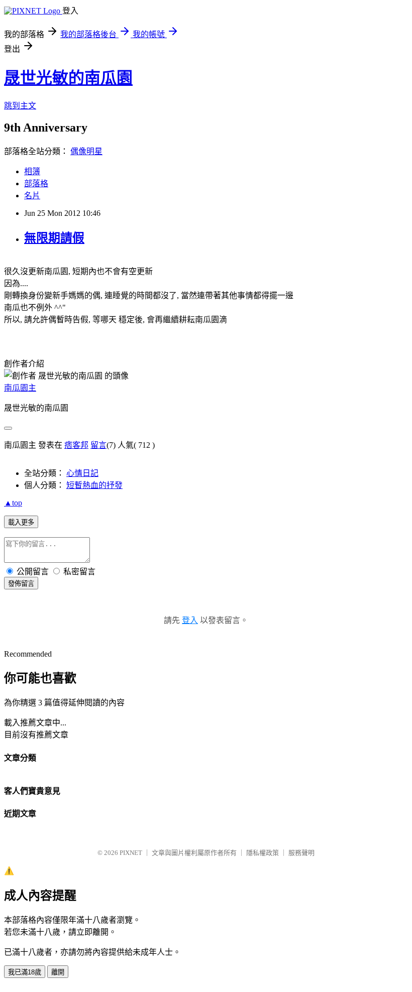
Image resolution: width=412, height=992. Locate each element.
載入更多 (21, 522)
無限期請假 (54, 237)
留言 (98, 445)
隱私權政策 (262, 852)
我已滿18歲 (24, 972)
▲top (13, 503)
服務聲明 (301, 852)
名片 (32, 195)
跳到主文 (20, 105)
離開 (57, 972)
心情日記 (82, 473)
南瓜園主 (20, 388)
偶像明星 (86, 151)
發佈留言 (21, 583)
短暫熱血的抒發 (94, 485)
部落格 (36, 183)
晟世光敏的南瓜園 (68, 78)
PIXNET (131, 852)
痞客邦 (76, 445)
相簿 (32, 171)
